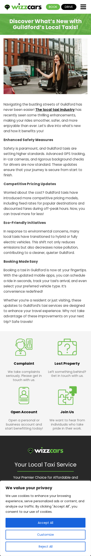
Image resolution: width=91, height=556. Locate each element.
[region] (45, 518)
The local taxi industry (55, 109)
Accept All (45, 523)
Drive (69, 7)
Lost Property (67, 363)
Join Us (67, 412)
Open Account (24, 412)
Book (53, 7)
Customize (45, 534)
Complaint (24, 363)
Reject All (46, 546)
